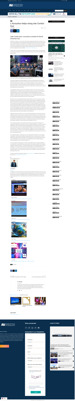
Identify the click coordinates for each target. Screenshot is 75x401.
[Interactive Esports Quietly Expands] (40, 301)
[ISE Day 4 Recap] (15, 301)
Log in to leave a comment (14, 314)
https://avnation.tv (55, 204)
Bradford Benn (55, 124)
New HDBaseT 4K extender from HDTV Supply (18, 276)
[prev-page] (11, 308)
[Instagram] (63, 0)
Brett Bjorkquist (55, 129)
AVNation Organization (57, 106)
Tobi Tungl (54, 211)
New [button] (30, 372)
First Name (30, 339)
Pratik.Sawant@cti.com (57, 179)
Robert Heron (55, 184)
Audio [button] (33, 372)
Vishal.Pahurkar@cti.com (57, 216)
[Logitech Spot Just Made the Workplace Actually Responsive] (56, 46)
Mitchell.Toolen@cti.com (57, 170)
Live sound (14, 264)
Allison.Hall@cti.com (56, 101)
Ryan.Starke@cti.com (56, 193)
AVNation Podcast (56, 111)
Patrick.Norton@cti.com (57, 175)
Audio (59, 367)
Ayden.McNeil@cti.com (57, 120)
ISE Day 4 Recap (12, 305)
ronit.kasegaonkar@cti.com (58, 188)
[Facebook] (61, 0)
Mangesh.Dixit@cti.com (57, 161)
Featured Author (56, 143)
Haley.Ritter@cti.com (56, 147)
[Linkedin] (64, 0)
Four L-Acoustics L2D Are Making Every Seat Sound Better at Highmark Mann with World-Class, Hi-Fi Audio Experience (65, 353)
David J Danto (55, 133)
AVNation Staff (55, 115)
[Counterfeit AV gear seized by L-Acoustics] (28, 301)
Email (29, 351)
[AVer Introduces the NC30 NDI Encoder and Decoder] (50, 80)
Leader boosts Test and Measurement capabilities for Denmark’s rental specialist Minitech (61, 346)
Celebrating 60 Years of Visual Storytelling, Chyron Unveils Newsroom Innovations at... (59, 75)
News (11, 19)
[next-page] (12, 308)
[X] (65, 0)
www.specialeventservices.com (21, 154)
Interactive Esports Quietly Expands (40, 305)
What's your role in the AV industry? (35, 364)
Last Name (30, 345)
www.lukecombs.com (30, 153)
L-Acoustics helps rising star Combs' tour (39, 276)
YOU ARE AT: (10, 16)
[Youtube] (66, 0)
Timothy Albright (56, 207)
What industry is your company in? (35, 358)
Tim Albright (12, 168)
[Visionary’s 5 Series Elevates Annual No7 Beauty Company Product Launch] (54, 360)
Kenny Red (55, 152)
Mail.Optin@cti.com (56, 156)
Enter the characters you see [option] (35, 370)
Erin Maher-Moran (56, 138)
